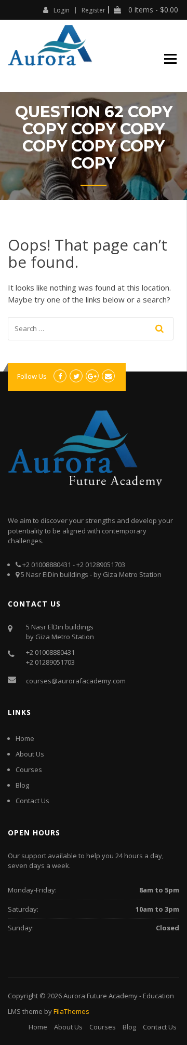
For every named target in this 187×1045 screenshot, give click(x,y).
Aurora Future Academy (100, 995)
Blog (22, 785)
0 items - (152, 9)
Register (93, 10)
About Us (30, 754)
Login (62, 9)
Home (25, 738)
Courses (29, 769)
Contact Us (32, 800)
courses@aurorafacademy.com (76, 680)
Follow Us (32, 376)
